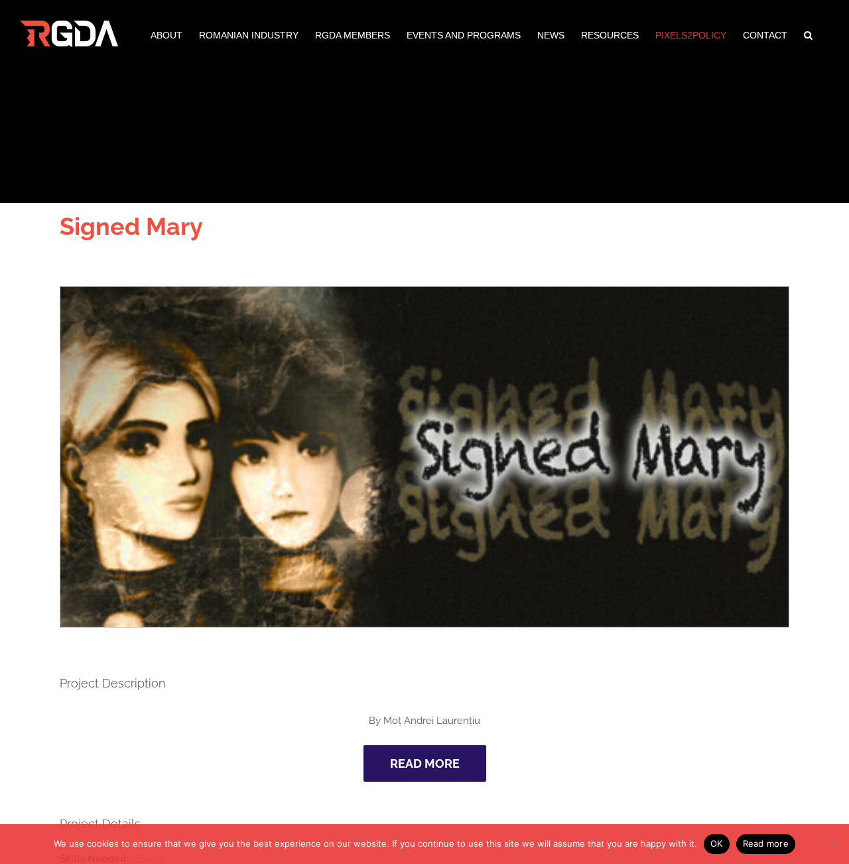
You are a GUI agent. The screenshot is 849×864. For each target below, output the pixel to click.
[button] (808, 34)
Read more (766, 843)
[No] (832, 844)
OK (716, 843)
